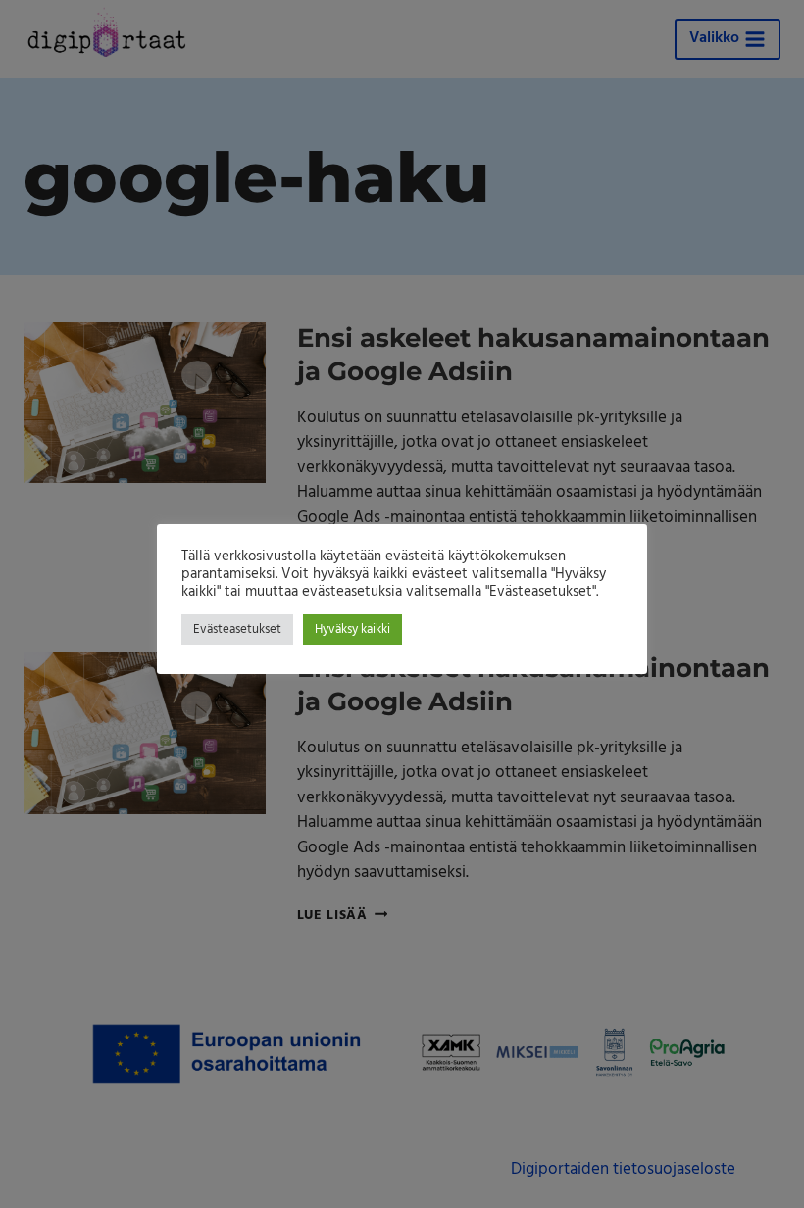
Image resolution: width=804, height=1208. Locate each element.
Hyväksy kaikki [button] (352, 629)
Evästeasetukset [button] (237, 629)
